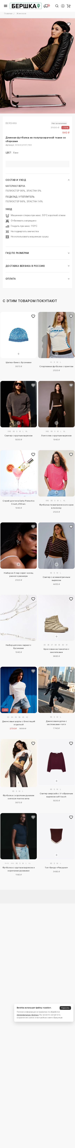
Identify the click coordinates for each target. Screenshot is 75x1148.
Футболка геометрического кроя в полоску (56, 506)
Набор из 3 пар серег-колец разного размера (18, 574)
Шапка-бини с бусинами (18, 362)
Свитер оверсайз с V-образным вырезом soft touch (56, 795)
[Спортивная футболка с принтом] (56, 335)
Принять (65, 1008)
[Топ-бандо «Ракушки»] (56, 836)
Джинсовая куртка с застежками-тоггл (56, 723)
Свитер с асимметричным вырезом (56, 578)
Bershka (11, 123)
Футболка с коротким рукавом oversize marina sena (18, 797)
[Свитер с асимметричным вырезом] (56, 545)
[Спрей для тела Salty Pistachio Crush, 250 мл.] (18, 473)
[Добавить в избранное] (33, 316)
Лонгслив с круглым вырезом (56, 435)
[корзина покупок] (68, 6)
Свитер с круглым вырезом (19, 435)
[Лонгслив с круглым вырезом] (56, 404)
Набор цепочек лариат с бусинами (18, 646)
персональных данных (28, 1015)
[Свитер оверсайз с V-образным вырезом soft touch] (56, 762)
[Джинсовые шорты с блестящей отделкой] (18, 690)
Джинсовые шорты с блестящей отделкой (18, 723)
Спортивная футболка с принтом (56, 366)
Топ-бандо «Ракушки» (56, 867)
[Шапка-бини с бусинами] (18, 335)
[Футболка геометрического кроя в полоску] (56, 473)
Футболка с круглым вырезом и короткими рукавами (18, 869)
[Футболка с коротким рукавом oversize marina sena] (18, 763)
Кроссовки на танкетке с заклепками (56, 650)
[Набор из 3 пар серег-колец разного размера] (18, 545)
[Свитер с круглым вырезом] (18, 404)
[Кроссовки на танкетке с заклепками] (56, 618)
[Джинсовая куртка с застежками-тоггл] (56, 690)
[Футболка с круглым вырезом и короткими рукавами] (18, 836)
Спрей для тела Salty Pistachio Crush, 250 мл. (18, 502)
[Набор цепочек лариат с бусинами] (18, 618)
